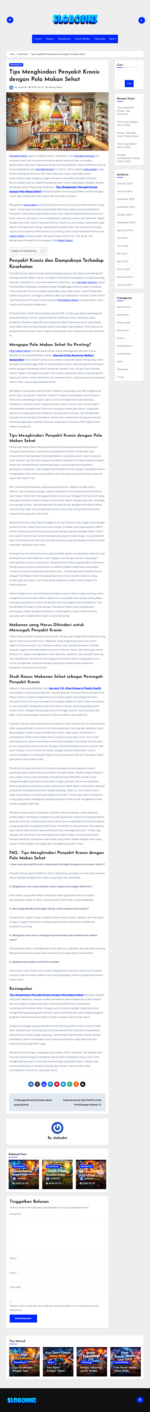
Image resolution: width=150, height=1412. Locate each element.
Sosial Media (82, 39)
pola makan (90, 169)
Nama (14, 1258)
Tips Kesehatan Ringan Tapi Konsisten (22, 1174)
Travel (37, 39)
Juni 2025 (122, 245)
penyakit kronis (45, 169)
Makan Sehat (65, 240)
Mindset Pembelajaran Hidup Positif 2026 (128, 158)
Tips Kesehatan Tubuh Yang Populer (89, 1174)
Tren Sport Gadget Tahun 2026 (55, 1370)
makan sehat (17, 236)
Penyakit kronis (18, 155)
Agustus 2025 (125, 230)
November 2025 (126, 207)
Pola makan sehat (19, 350)
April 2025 (122, 261)
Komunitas (123, 330)
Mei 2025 (122, 253)
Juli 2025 (122, 238)
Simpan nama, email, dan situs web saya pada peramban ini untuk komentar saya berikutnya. (54, 1307)
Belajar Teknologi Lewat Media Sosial (91, 1370)
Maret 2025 (123, 269)
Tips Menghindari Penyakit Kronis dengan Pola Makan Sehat (46, 994)
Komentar (16, 1214)
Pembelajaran (124, 346)
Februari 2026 (125, 183)
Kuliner (50, 39)
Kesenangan (124, 322)
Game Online (124, 307)
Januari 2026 (124, 191)
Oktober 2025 (124, 214)
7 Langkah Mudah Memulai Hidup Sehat (57, 1174)
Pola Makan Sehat (68, 300)
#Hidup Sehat (55, 87)
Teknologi (99, 39)
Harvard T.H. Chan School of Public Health (75, 688)
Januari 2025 (124, 284)
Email (13, 1272)
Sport (113, 39)
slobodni (22, 87)
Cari (120, 64)
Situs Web (15, 1287)
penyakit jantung (84, 155)
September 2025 (126, 222)
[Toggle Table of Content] (41, 251)
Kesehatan (64, 39)
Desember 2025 (126, 199)
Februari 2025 (125, 277)
